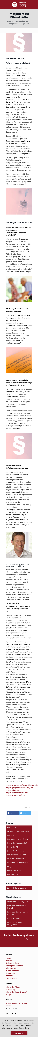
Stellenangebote (12, 963)
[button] (13, 813)
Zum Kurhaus (11, 978)
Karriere (9, 961)
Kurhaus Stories (21, 21)
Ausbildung (11, 827)
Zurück (27, 807)
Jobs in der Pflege (13, 847)
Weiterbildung (12, 874)
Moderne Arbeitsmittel (16, 859)
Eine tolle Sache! (13, 918)
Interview (10, 835)
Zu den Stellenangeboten (16, 888)
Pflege (9, 866)
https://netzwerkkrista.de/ (17, 793)
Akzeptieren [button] (19, 1033)
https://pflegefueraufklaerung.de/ (20, 788)
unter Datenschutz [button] (21, 1028)
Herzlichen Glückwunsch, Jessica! (16, 906)
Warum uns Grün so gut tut (17, 901)
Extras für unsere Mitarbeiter (18, 831)
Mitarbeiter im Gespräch (16, 855)
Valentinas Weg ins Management (14, 923)
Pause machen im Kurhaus (17, 862)
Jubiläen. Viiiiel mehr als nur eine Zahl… (17, 913)
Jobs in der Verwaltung (15, 851)
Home (8, 21)
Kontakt (9, 976)
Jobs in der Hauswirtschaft (17, 843)
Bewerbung (10, 973)
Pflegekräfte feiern (14, 870)
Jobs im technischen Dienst (17, 839)
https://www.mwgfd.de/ (16, 795)
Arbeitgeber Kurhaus (14, 966)
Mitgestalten (11, 968)
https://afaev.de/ (13, 790)
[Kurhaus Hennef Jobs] (19, 5)
